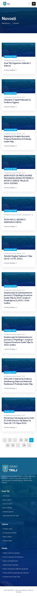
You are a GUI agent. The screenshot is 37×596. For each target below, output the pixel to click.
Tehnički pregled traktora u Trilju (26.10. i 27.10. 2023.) (18, 257)
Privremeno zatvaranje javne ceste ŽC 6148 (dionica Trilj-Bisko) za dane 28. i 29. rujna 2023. (19, 420)
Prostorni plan (7, 504)
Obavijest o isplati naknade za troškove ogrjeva (17, 101)
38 (24, 445)
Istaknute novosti (10, 61)
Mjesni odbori (7, 537)
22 (8, 445)
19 (21, 440)
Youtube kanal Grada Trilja (11, 577)
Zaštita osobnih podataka (11, 553)
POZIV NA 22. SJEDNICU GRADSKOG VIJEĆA (15, 220)
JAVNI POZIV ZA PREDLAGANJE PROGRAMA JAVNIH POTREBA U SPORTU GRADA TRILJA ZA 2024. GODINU (19, 179)
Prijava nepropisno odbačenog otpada (15, 569)
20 (26, 440)
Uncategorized (26, 215)
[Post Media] (18, 50)
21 (31, 440)
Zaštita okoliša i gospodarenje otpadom (16, 573)
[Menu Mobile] (34, 4)
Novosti (18, 61)
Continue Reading (9, 70)
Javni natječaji (7, 508)
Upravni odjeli (7, 541)
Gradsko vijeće (7, 529)
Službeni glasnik (8, 512)
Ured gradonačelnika (9, 533)
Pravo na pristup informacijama (13, 557)
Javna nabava (7, 500)
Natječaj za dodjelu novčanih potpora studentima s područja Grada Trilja (17, 139)
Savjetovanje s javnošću (10, 565)
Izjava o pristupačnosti (10, 561)
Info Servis (6, 496)
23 (13, 445)
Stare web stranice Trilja (10, 515)
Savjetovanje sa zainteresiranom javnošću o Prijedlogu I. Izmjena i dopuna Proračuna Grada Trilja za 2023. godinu (18, 341)
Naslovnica (5, 23)
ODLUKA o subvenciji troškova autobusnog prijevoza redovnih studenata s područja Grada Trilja (18, 381)
